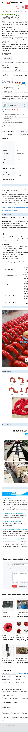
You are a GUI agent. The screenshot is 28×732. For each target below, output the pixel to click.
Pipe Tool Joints (15, 713)
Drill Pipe (18, 679)
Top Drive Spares (6, 676)
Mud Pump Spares (20, 676)
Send (15, 586)
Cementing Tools (6, 682)
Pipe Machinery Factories (9, 710)
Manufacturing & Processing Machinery (14, 11)
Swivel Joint (6, 713)
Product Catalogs (23, 673)
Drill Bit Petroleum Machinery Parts (11, 702)
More (3, 720)
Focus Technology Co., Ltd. (19, 725)
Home (3, 11)
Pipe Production (22, 710)
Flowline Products (6, 679)
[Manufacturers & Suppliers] (14, 2)
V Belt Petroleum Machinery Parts (11, 698)
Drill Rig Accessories (20, 682)
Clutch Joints (6, 717)
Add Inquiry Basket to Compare (10, 126)
